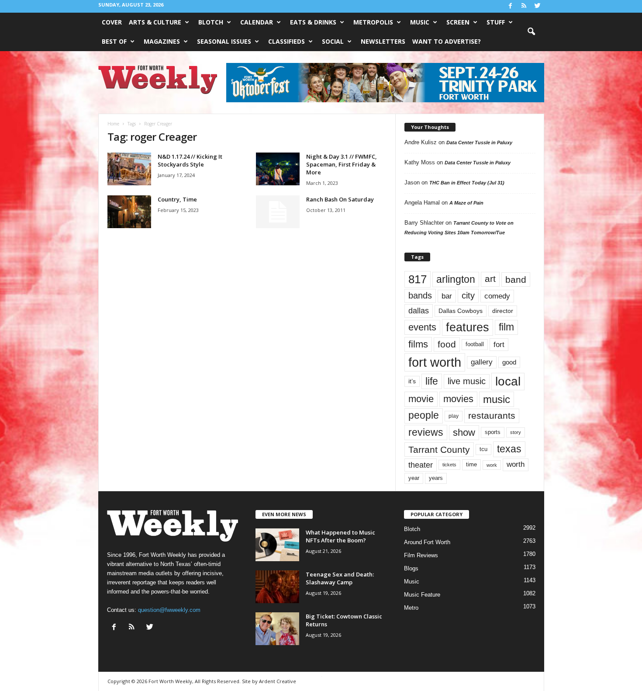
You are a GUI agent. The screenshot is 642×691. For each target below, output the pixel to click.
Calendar (256, 22)
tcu (483, 449)
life (431, 381)
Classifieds (286, 41)
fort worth (434, 362)
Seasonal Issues (224, 41)
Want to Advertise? (446, 41)
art (490, 279)
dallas (418, 310)
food (447, 344)
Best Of (114, 41)
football (475, 344)
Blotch (210, 22)
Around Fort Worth (427, 542)
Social (333, 41)
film (506, 327)
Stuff (496, 22)
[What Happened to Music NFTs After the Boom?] (277, 544)
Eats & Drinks (313, 22)
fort (499, 344)
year (413, 478)
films (418, 344)
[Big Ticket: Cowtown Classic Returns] (277, 628)
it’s (412, 381)
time (471, 464)
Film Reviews (421, 555)
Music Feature (422, 594)
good (509, 362)
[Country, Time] (129, 211)
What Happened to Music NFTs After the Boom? (340, 536)
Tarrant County (439, 449)
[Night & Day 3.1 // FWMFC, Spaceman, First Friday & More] (278, 169)
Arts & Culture (155, 22)
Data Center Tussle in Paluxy (479, 142)
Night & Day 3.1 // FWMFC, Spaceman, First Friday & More (341, 164)
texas (509, 449)
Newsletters (383, 41)
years (436, 478)
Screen (457, 22)
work (492, 465)
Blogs (411, 568)
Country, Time (177, 199)
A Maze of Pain (466, 202)
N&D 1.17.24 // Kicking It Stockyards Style (190, 160)
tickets (449, 464)
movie (421, 398)
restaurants (491, 415)
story (515, 432)
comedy (497, 296)
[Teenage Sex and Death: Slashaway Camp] (277, 586)
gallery (482, 362)
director (502, 311)
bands (420, 295)
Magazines (162, 41)
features (467, 327)
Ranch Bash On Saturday (340, 199)
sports (492, 432)
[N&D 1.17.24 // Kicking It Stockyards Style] (129, 169)
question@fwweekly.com (169, 610)
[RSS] (524, 6)
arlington (455, 279)
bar (447, 296)
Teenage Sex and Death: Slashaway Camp (340, 578)
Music (419, 22)
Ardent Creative (277, 681)
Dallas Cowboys (460, 310)
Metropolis (373, 22)
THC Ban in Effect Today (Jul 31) (466, 182)
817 (417, 279)
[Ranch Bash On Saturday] (278, 211)
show (464, 432)
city (468, 295)
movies (458, 398)
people (423, 415)
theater (420, 464)
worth (516, 464)
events (422, 327)
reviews (425, 432)
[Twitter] (537, 6)
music (496, 399)
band (515, 279)
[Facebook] (510, 6)
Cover (112, 22)
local (508, 381)
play (454, 416)
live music (467, 381)
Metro (411, 607)
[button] (531, 32)
